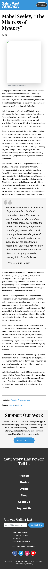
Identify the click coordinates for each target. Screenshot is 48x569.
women (12, 405)
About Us (24, 502)
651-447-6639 (18, 546)
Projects (24, 476)
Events (24, 489)
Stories (24, 482)
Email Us (31, 546)
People (14, 400)
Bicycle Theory (28, 564)
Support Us (24, 440)
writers (19, 405)
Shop (24, 495)
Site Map (39, 561)
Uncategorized (23, 400)
